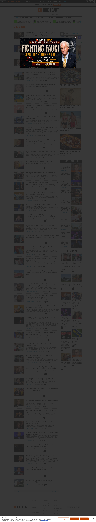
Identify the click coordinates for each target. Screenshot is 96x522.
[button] (48, 261)
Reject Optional (74, 519)
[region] (48, 519)
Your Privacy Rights (63, 519)
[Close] (93, 518)
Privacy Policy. (44, 520)
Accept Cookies (84, 519)
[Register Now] (48, 52)
